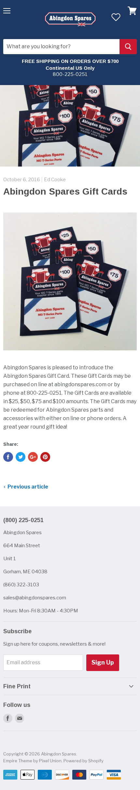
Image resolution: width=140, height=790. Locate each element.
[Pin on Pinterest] (45, 457)
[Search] (128, 46)
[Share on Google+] (33, 457)
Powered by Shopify (83, 760)
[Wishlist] (115, 16)
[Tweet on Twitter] (20, 457)
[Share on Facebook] (8, 457)
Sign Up (102, 662)
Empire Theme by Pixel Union (32, 760)
